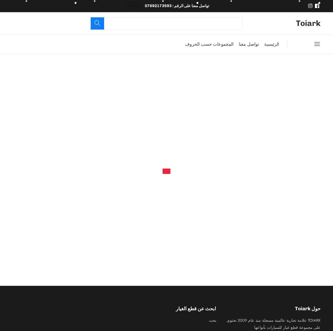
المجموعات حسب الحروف (209, 44)
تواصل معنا (249, 44)
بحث (212, 320)
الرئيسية (271, 44)
